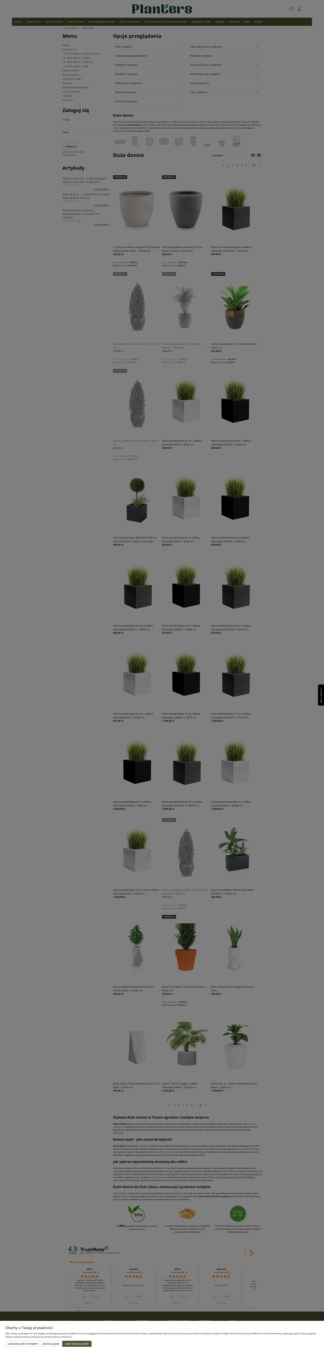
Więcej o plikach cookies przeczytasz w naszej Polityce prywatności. (38, 1336)
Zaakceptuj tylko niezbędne (23, 1343)
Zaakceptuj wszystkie (77, 1343)
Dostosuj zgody (51, 1343)
